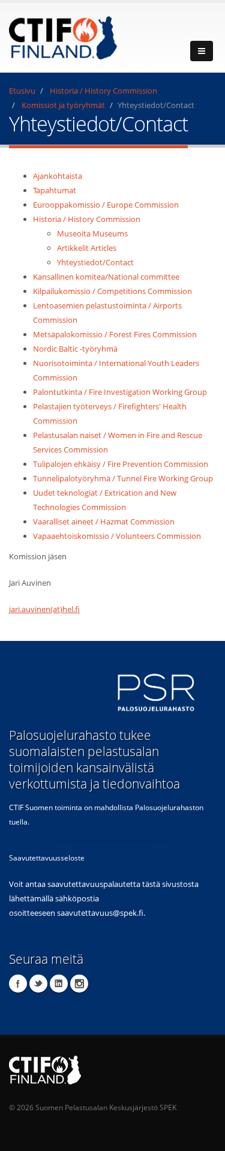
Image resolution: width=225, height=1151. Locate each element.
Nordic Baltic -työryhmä (75, 348)
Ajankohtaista (57, 175)
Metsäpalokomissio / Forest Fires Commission (115, 334)
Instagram (79, 984)
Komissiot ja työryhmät (63, 105)
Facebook (18, 984)
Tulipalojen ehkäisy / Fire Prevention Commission (120, 463)
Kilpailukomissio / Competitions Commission (112, 291)
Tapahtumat (54, 190)
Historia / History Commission (103, 90)
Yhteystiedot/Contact (95, 262)
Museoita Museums (92, 233)
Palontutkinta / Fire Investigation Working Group (120, 391)
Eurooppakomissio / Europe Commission (106, 204)
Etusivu (22, 90)
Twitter (38, 984)
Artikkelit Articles (86, 247)
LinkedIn (59, 984)
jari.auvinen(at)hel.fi (44, 609)
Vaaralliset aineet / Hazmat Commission (104, 521)
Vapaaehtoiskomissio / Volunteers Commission (117, 535)
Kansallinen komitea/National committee (106, 276)
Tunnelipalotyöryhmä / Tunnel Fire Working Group (123, 478)
